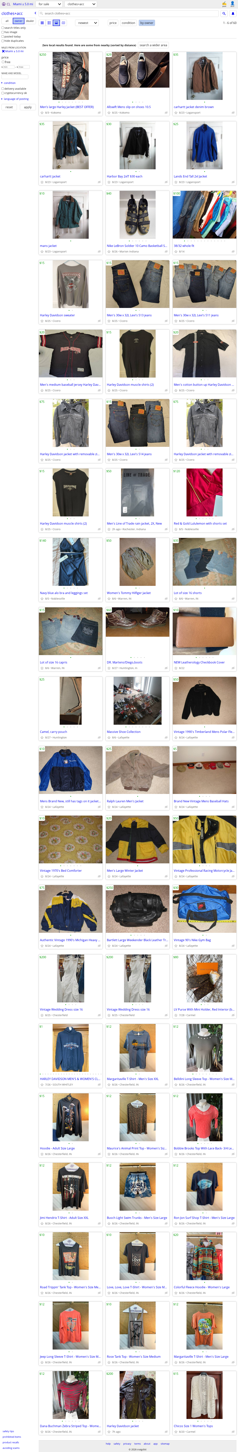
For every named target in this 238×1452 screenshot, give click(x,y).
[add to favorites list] (42, 112)
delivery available (15, 88)
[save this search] (233, 13)
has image (10, 32)
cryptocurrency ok (15, 93)
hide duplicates (14, 41)
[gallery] (56, 23)
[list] (42, 23)
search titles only (15, 28)
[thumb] (49, 23)
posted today (12, 36)
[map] (63, 23)
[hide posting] (99, 112)
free (7, 62)
